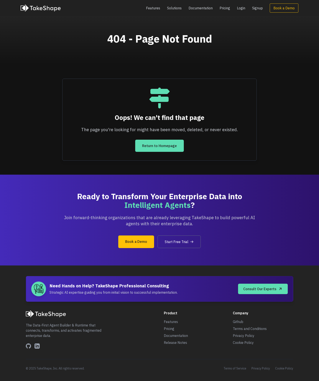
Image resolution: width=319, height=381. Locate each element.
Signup (257, 8)
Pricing (225, 8)
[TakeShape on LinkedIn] (37, 346)
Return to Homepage (159, 146)
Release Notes (175, 342)
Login (241, 8)
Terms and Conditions (250, 328)
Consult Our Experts (259, 289)
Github (238, 322)
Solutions (174, 8)
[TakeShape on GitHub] (28, 346)
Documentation (201, 8)
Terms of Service (235, 368)
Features (153, 8)
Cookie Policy (243, 342)
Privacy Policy (243, 335)
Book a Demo (284, 8)
